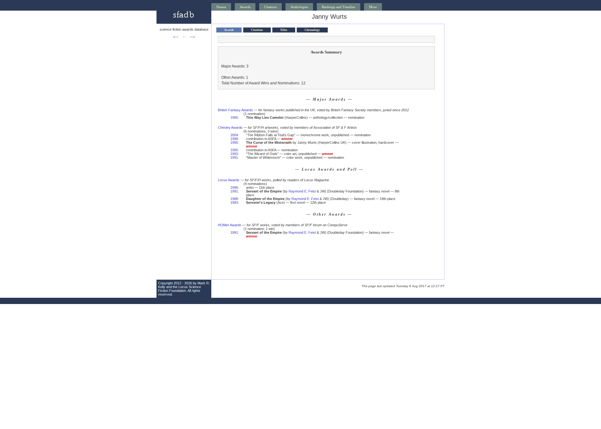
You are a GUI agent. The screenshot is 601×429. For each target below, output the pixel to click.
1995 (234, 117)
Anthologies (299, 7)
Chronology (312, 30)
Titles (283, 30)
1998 (234, 139)
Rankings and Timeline (338, 7)
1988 (234, 199)
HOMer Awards (229, 225)
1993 (234, 154)
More (373, 7)
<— (175, 37)
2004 (234, 135)
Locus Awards (228, 180)
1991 (234, 157)
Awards (245, 7)
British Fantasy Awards (235, 110)
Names (221, 7)
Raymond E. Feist (302, 191)
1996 (234, 187)
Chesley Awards (230, 127)
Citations (270, 7)
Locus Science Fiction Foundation (179, 288)
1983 (234, 202)
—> (192, 37)
